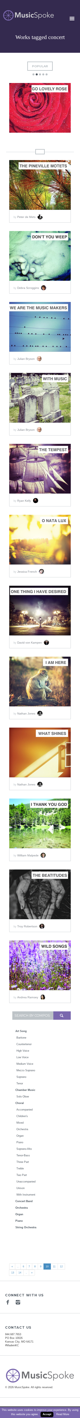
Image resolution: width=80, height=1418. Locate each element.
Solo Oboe (22, 1096)
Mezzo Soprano (25, 1070)
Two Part (21, 1175)
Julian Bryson (26, 358)
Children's (22, 1116)
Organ (20, 1135)
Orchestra (22, 1129)
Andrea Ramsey (28, 997)
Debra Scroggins (28, 287)
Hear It (24, 107)
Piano (19, 1142)
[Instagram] (18, 1302)
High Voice (22, 1050)
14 (19, 1272)
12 (61, 1266)
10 (47, 1266)
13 (12, 1272)
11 (54, 1266)
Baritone (21, 1037)
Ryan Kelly (24, 500)
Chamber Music (25, 1090)
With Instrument (25, 1194)
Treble (20, 1168)
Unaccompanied (25, 1181)
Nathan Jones (26, 713)
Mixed (20, 1122)
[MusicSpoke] (28, 15)
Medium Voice (24, 1063)
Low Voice (22, 1057)
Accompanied (24, 1109)
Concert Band (24, 1201)
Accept (47, 1414)
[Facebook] (8, 1302)
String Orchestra (25, 1227)
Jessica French (27, 571)
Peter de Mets (26, 217)
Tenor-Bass (23, 1155)
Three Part (22, 1161)
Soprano (21, 1076)
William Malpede (28, 855)
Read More (62, 1414)
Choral (19, 1103)
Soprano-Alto (24, 1148)
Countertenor (24, 1044)
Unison (20, 1188)
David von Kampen (30, 642)
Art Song (21, 1031)
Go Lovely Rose (40, 121)
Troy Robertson (27, 926)
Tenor (19, 1083)
